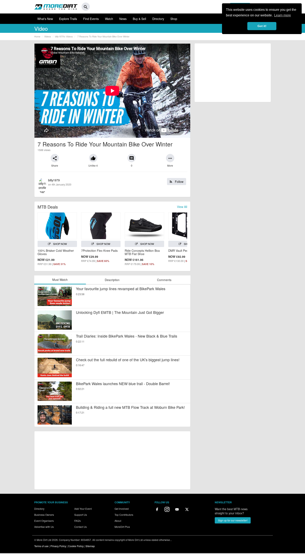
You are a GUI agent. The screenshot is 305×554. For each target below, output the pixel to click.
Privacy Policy (58, 546)
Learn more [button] (282, 15)
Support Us (80, 514)
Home (37, 36)
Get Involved (122, 508)
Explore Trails (68, 19)
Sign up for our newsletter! (233, 520)
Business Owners (44, 514)
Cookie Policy (76, 546)
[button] (55, 158)
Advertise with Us (44, 526)
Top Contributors (124, 514)
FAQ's (77, 520)
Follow (178, 181)
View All (182, 207)
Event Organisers (44, 520)
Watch (109, 19)
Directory (158, 19)
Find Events (91, 19)
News (123, 19)
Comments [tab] (164, 280)
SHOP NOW (59, 244)
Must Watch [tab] (60, 280)
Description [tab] (112, 280)
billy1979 (115, 182)
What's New (45, 19)
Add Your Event (83, 508)
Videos (47, 36)
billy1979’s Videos (64, 36)
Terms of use (41, 546)
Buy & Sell (139, 19)
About (118, 520)
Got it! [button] (261, 26)
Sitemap (90, 546)
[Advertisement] (112, 460)
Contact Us (80, 526)
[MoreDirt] (55, 7)
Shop (173, 19)
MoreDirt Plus (122, 526)
